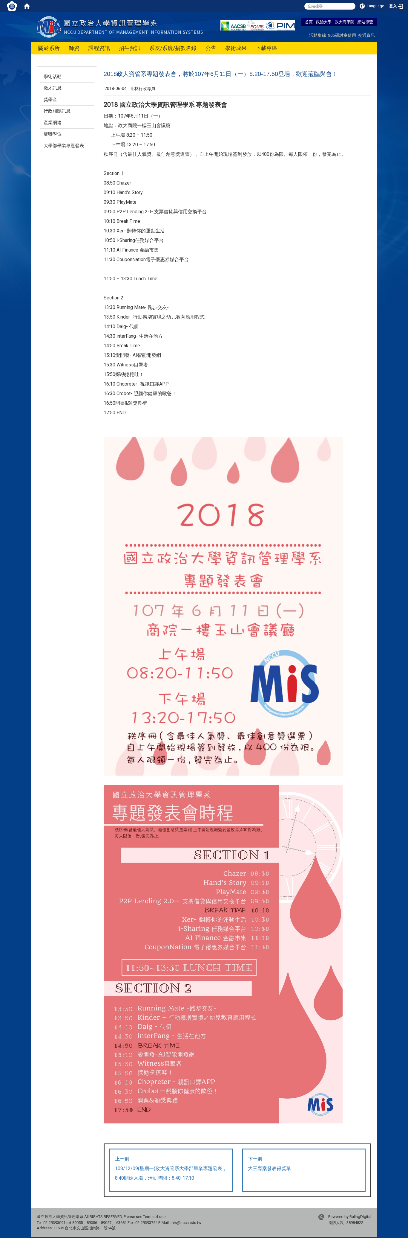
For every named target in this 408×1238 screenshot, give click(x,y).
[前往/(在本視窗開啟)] (121, 26)
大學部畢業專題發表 (64, 145)
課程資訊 (99, 48)
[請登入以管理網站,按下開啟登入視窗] (11, 6)
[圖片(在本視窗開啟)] (223, 953)
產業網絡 (53, 122)
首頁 (309, 22)
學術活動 (53, 76)
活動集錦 (317, 35)
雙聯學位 (53, 134)
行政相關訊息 (57, 111)
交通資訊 (366, 35)
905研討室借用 (342, 35)
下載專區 (266, 48)
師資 (74, 48)
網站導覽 (365, 22)
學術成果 (236, 48)
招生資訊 (129, 48)
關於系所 (49, 48)
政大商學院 (344, 22)
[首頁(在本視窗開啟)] (26, 6)
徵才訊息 (53, 88)
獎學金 (50, 99)
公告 (210, 48)
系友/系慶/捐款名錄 (173, 48)
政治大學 (324, 22)
